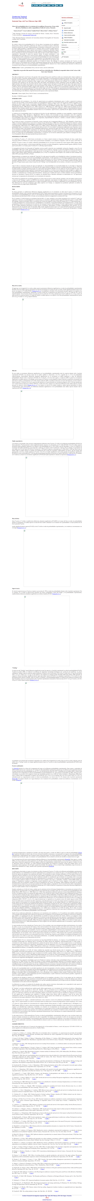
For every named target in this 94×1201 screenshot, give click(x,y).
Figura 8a (16, 768)
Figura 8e (67, 859)
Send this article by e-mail (70, 42)
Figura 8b (14, 778)
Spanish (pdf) (67, 28)
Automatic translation (69, 40)
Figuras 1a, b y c (25, 209)
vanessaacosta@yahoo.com (29, 35)
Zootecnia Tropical (19, 17)
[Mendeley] (63, 52)
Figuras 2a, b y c (36, 291)
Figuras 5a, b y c (21, 527)
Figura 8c (18, 780)
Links (28, 1035)
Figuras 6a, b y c (56, 594)
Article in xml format (69, 30)
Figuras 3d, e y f (26, 388)
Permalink (66, 57)
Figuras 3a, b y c (32, 385)
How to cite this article (69, 35)
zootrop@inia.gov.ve (47, 1199)
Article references (68, 32)
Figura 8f (51, 866)
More (65, 52)
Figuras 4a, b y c (71, 454)
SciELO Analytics (68, 23)
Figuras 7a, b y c (34, 680)
